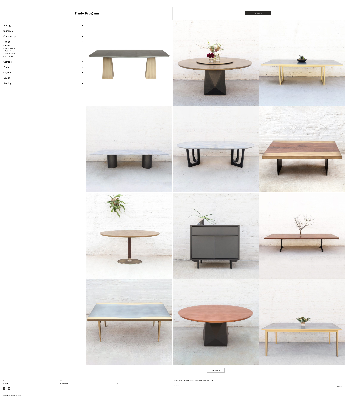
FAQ (118, 383)
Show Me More (215, 370)
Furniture (5, 383)
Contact (119, 381)
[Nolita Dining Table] (129, 63)
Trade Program (87, 13)
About (4, 381)
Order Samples (64, 383)
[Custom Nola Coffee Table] (129, 322)
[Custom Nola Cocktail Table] (302, 149)
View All (8, 45)
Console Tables (10, 54)
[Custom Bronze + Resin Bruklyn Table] (129, 236)
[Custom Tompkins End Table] (216, 236)
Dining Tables (10, 48)
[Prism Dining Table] (216, 63)
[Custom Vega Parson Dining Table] (302, 322)
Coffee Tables (9, 51)
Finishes (62, 381)
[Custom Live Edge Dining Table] (302, 236)
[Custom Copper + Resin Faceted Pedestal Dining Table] (216, 322)
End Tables (9, 56)
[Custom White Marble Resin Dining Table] (129, 149)
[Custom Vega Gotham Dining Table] (302, 63)
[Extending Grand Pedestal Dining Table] (216, 149)
